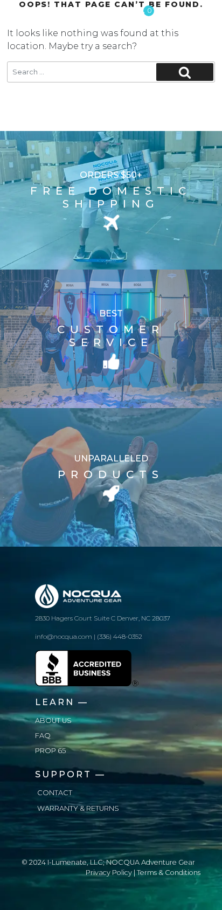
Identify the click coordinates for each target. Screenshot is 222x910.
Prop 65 (50, 751)
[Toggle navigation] (201, 14)
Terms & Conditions (168, 872)
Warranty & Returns (78, 808)
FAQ (43, 736)
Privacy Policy (109, 872)
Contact (54, 793)
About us (53, 720)
